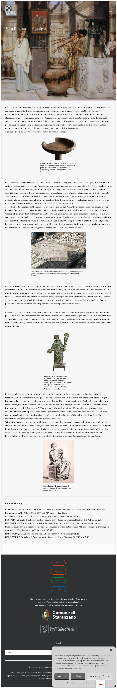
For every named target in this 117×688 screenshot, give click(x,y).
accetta (62, 676)
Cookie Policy (72, 683)
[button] (111, 650)
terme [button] (58, 589)
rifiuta (78, 676)
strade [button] (58, 571)
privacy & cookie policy (89, 683)
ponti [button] (58, 580)
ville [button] (58, 563)
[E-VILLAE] (11, 10)
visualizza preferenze (99, 676)
